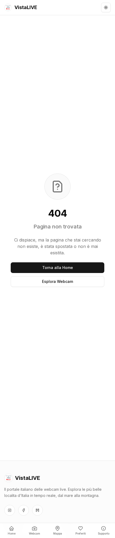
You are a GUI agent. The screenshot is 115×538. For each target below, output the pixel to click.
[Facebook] (23, 510)
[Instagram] (9, 510)
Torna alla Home (57, 267)
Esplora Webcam (57, 281)
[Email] (37, 510)
